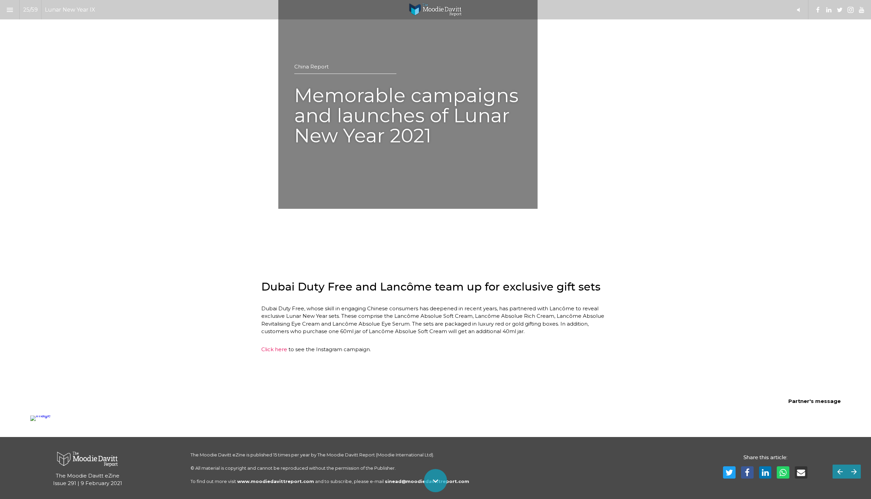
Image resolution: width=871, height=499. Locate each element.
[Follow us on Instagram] (850, 10)
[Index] (9, 9)
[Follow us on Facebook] (818, 10)
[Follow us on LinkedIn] (829, 10)
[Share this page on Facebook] (747, 472)
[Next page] (854, 472)
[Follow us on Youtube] (861, 10)
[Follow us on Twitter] (839, 10)
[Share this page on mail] (801, 472)
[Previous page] (840, 472)
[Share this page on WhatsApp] (783, 472)
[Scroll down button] (435, 480)
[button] (798, 9)
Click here (274, 349)
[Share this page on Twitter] (729, 472)
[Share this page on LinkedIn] (765, 472)
